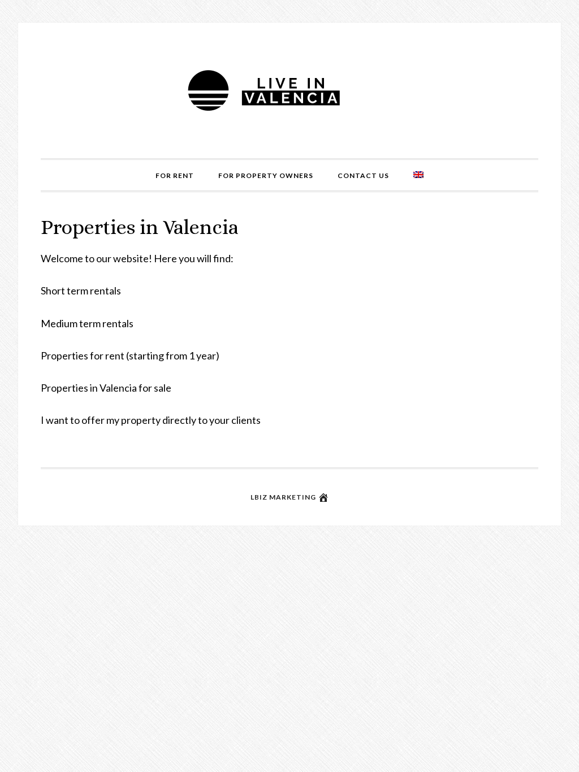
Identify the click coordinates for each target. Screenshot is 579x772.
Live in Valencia (289, 90)
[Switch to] (418, 175)
